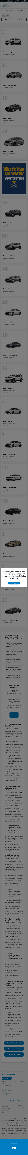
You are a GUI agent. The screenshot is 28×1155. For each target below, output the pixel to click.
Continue (14, 583)
